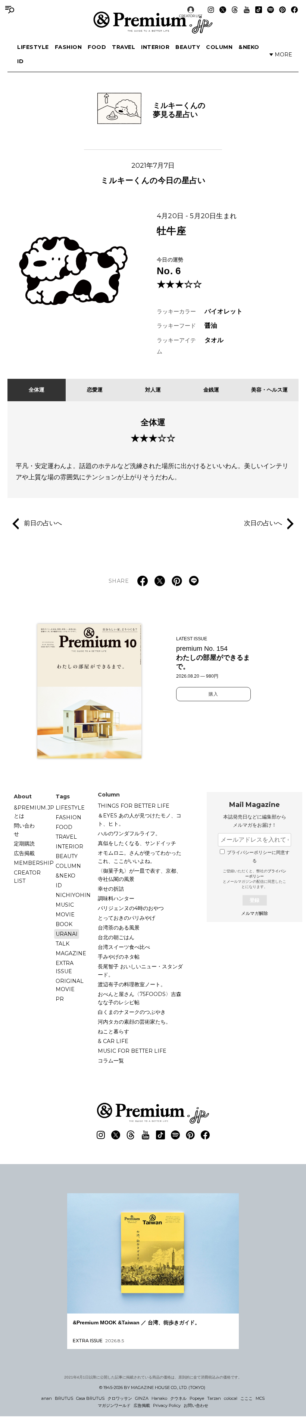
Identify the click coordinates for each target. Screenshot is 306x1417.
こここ (246, 1398)
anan (46, 1398)
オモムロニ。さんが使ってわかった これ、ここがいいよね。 (142, 857)
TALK (62, 943)
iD (20, 61)
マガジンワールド (114, 1405)
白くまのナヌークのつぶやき (132, 1012)
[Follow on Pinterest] (282, 10)
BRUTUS (64, 1398)
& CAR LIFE (113, 1041)
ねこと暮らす (113, 1031)
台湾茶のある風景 (119, 927)
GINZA (142, 1398)
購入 (213, 694)
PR (60, 999)
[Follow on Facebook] (294, 10)
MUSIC (65, 904)
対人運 (153, 389)
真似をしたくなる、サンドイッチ (137, 843)
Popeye (197, 1398)
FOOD (97, 47)
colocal (230, 1398)
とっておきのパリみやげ (126, 918)
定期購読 (24, 843)
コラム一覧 (111, 1060)
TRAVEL (123, 47)
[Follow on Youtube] (247, 10)
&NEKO (248, 47)
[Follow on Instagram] (211, 10)
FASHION (68, 47)
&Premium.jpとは (34, 811)
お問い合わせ (196, 1405)
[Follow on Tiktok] (259, 10)
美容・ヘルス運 (269, 389)
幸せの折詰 (111, 888)
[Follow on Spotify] (271, 10)
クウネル (178, 1398)
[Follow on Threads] (235, 10)
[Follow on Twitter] (223, 10)
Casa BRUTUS (90, 1398)
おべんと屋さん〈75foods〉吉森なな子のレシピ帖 (139, 998)
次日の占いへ (263, 523)
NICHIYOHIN (73, 895)
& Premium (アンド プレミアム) (153, 22)
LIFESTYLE (33, 47)
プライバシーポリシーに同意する (258, 856)
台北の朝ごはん (116, 937)
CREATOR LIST (190, 16)
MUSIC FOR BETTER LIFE (132, 1051)
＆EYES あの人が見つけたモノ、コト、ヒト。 (139, 819)
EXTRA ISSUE (65, 967)
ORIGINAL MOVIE (70, 985)
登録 (254, 900)
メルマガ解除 (254, 913)
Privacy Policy (167, 1405)
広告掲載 (24, 853)
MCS (260, 1398)
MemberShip (34, 863)
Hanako (159, 1398)
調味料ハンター (116, 898)
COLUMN (219, 47)
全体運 (36, 389)
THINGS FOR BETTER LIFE (133, 805)
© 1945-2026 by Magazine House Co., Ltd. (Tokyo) (152, 1387)
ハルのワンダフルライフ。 (129, 833)
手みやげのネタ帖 (119, 956)
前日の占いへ (43, 523)
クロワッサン (119, 1398)
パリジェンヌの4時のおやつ (131, 908)
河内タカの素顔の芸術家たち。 (134, 1021)
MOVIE (65, 914)
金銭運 (211, 389)
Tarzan (214, 1398)
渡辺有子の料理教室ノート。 (132, 984)
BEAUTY (187, 47)
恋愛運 (95, 389)
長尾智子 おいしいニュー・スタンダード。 (140, 970)
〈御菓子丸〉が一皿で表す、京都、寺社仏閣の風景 (139, 874)
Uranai (67, 934)
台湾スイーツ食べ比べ (124, 947)
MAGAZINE (71, 953)
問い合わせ (24, 829)
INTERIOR (155, 47)
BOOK (64, 924)
